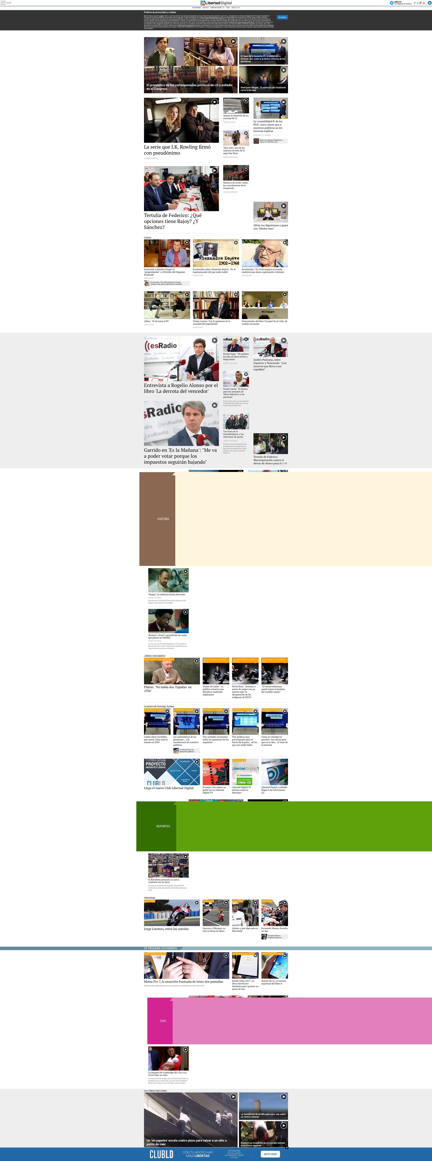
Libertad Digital (216, 3)
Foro (228, 8)
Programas (196, 8)
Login (430, 3)
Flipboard (421, 2)
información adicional (186, 25)
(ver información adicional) (244, 22)
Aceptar (282, 17)
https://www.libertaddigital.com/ (212, 17)
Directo (403, 3)
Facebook (414, 3)
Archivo (205, 8)
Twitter (417, 3)
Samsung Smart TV (217, 8)
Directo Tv (236, 8)
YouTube (423, 3)
